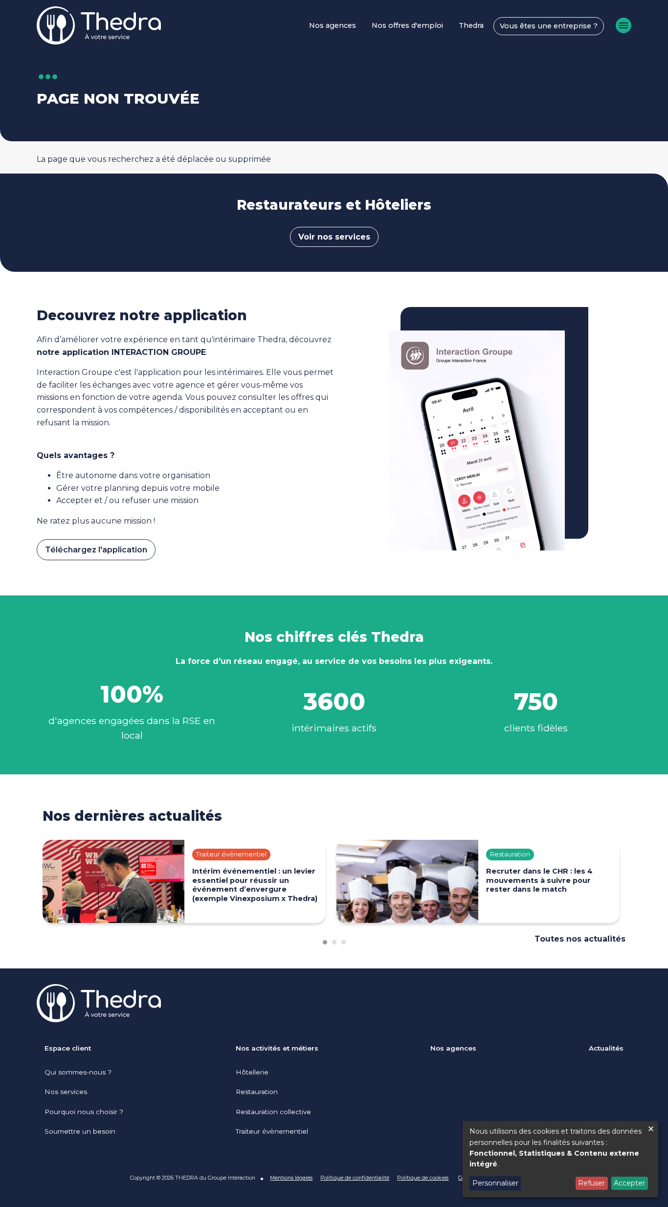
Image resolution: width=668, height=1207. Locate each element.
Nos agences (332, 25)
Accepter (629, 1183)
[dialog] (560, 1159)
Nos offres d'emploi (407, 25)
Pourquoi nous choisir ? (84, 1112)
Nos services (66, 1092)
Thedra (471, 25)
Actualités (606, 1048)
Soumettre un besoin (80, 1131)
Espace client (68, 1048)
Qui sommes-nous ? (78, 1072)
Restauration (257, 1092)
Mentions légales (291, 1177)
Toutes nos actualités (579, 939)
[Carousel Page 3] (343, 942)
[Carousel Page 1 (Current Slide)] (325, 942)
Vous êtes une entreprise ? (549, 26)
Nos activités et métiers (277, 1048)
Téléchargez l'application (96, 549)
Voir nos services (334, 236)
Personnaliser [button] (495, 1183)
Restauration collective (273, 1112)
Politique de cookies (422, 1177)
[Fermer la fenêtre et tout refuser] (651, 1127)
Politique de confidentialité (354, 1177)
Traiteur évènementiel (272, 1131)
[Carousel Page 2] (334, 942)
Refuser (591, 1183)
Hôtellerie (252, 1072)
